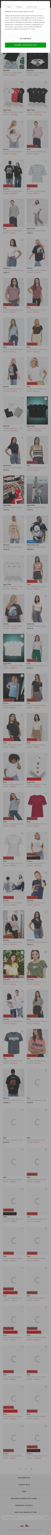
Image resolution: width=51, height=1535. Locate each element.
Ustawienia (25, 39)
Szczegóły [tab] (19, 7)
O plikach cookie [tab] (31, 7)
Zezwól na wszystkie (25, 45)
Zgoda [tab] (9, 7)
